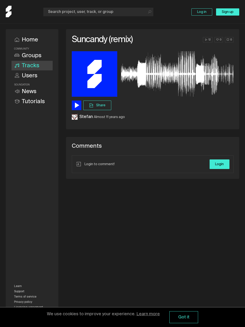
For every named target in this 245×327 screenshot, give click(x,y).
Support (19, 291)
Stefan (86, 117)
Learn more (148, 314)
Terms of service (25, 296)
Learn (18, 286)
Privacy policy (23, 302)
